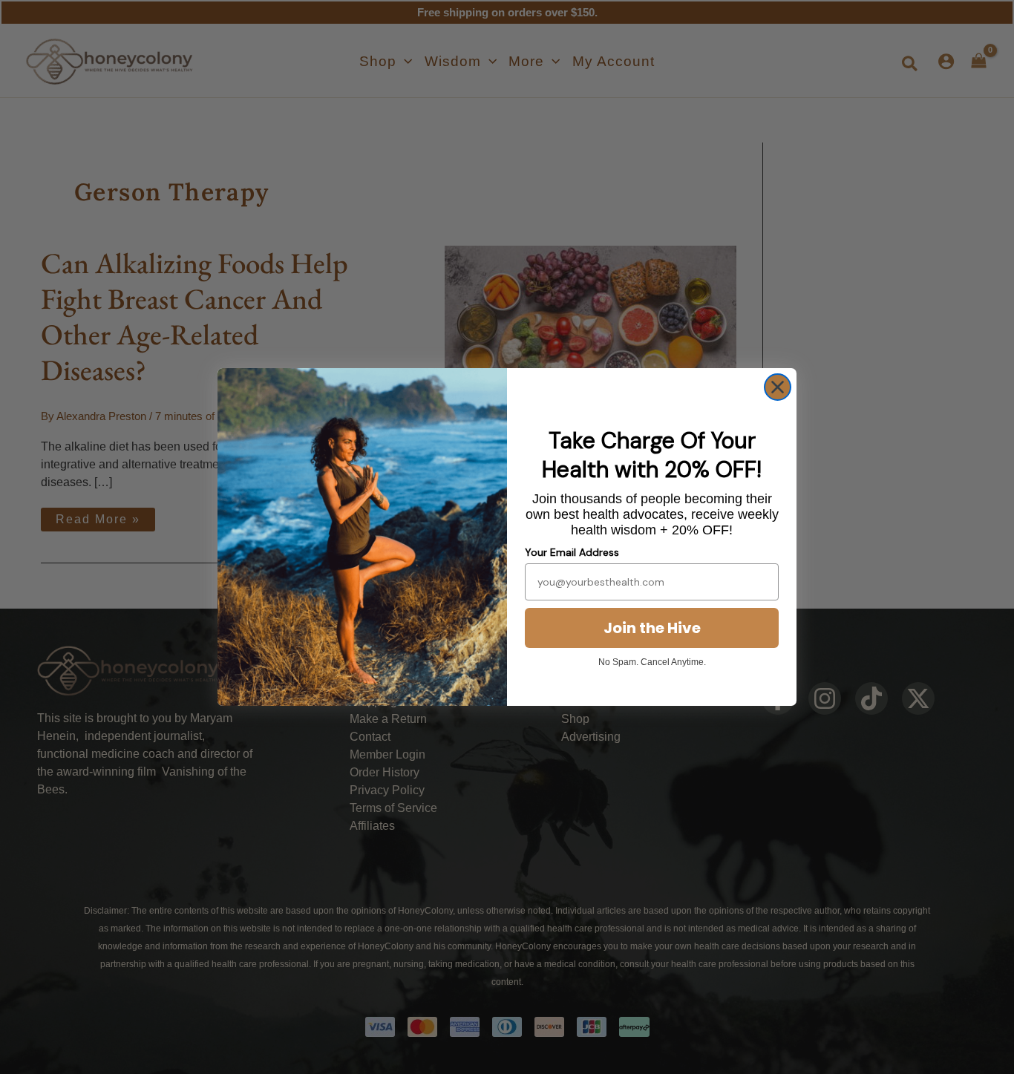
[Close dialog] (778, 387)
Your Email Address (572, 552)
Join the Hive (652, 628)
